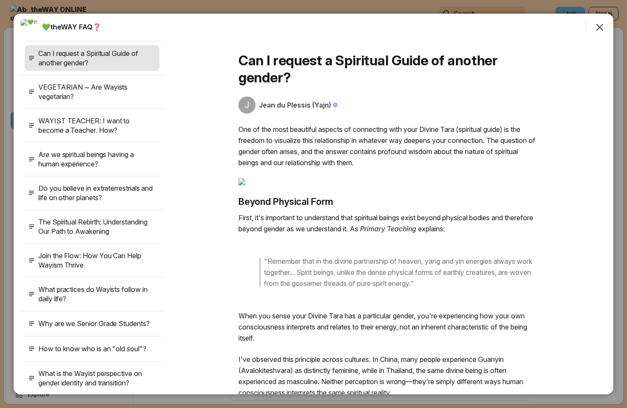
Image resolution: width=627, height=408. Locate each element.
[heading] (71, 27)
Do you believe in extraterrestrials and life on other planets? (95, 193)
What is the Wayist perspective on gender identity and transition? (90, 378)
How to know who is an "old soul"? (92, 348)
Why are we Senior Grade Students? (94, 323)
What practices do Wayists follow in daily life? (93, 294)
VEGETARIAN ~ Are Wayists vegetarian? (83, 92)
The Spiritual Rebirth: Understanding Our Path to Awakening (92, 227)
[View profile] (29, 27)
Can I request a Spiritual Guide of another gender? (88, 58)
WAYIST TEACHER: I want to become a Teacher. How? (84, 125)
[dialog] (313, 204)
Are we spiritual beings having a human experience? (86, 159)
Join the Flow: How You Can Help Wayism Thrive (89, 260)
